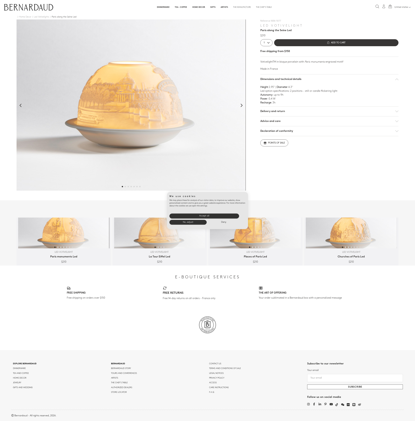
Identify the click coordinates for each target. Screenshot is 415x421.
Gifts (212, 7)
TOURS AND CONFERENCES (124, 373)
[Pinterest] (325, 404)
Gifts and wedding (23, 388)
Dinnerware (163, 7)
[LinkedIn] (320, 404)
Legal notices (216, 373)
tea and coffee (21, 373)
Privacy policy (216, 378)
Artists (224, 7)
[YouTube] (331, 404)
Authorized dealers (121, 388)
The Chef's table (264, 7)
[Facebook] (314, 404)
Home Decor (198, 7)
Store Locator (119, 392)
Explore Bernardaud (24, 364)
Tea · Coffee (181, 7)
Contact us (215, 364)
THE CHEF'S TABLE (119, 383)
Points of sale (276, 143)
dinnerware (19, 368)
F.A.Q (211, 392)
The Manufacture (242, 7)
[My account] (383, 6)
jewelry (17, 383)
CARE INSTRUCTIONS (219, 388)
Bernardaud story (121, 368)
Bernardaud (118, 364)
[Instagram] (308, 404)
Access (213, 383)
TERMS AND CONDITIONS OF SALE (225, 368)
